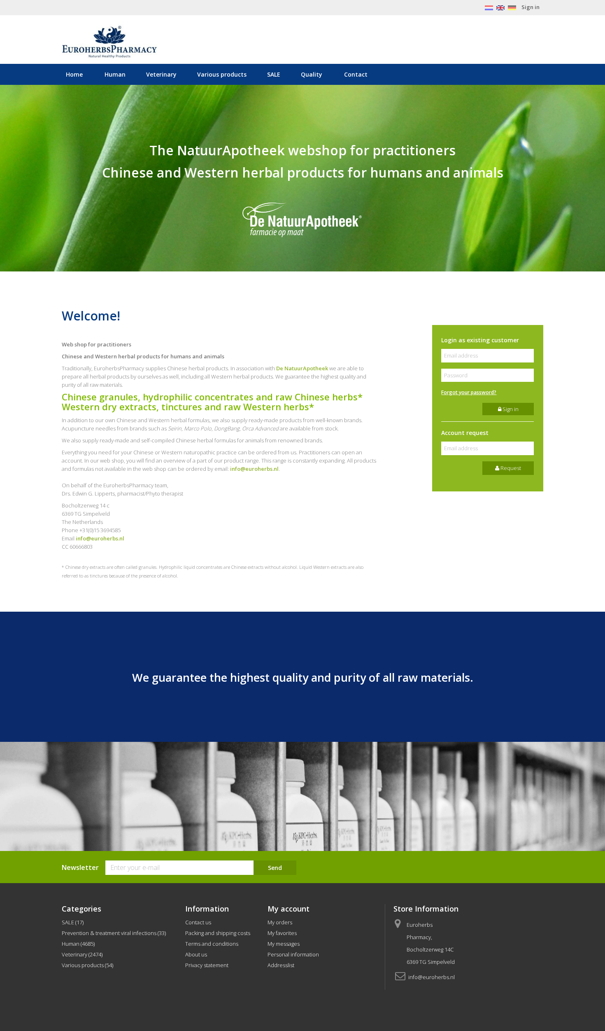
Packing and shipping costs (217, 933)
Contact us (198, 922)
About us (196, 954)
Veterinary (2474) (82, 954)
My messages (284, 943)
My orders (280, 922)
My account (288, 909)
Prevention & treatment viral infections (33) (114, 933)
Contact (356, 74)
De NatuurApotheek (302, 368)
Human (115, 74)
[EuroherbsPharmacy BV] (138, 42)
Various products (222, 74)
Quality (311, 74)
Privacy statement (206, 965)
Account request (465, 433)
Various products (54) (87, 965)
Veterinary (161, 74)
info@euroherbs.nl (254, 468)
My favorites (282, 933)
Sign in (530, 7)
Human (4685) (78, 943)
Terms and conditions (211, 943)
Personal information (293, 954)
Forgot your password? (468, 392)
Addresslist (281, 965)
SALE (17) (73, 922)
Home (74, 74)
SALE (273, 74)
